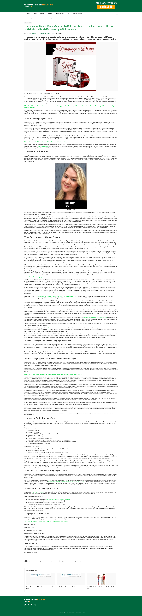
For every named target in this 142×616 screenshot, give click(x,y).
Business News (60, 13)
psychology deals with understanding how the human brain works (66, 481)
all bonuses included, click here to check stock (58, 499)
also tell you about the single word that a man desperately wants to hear (58, 296)
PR (68, 13)
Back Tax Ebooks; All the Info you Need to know (67, 586)
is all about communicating (55, 328)
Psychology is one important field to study (94, 317)
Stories (42, 13)
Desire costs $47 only (38, 492)
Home (28, 13)
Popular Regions (77, 13)
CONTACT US (106, 7)
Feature (35, 13)
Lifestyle (50, 13)
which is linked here (43, 146)
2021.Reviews (58, 33)
